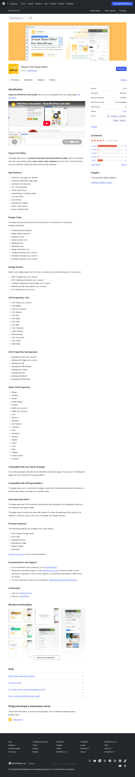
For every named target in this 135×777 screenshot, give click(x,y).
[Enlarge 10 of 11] (82, 611)
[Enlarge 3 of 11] (30, 643)
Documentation (51, 567)
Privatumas (12, 752)
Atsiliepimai (28, 80)
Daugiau (94, 126)
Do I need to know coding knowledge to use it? (27, 689)
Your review (95, 165)
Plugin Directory (14, 11)
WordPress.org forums (50, 570)
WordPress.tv (62, 752)
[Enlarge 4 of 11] (30, 659)
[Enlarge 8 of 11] (56, 629)
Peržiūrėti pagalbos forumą (101, 182)
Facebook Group (25, 593)
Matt (107, 745)
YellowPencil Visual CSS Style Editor (63, 580)
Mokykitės (60, 742)
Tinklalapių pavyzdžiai (40, 742)
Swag (83, 752)
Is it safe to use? (14, 683)
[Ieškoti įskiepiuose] (31, 18)
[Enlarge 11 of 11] (82, 662)
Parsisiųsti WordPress (122, 4)
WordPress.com (111, 742)
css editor (114, 116)
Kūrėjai (59, 748)
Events (83, 745)
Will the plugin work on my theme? (21, 676)
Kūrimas (52, 80)
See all (124, 165)
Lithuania (32, 763)
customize (122, 116)
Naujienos (11, 745)
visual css (123, 120)
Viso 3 (124, 111)
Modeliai (35, 752)
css (108, 116)
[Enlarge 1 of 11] (30, 611)
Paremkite (85, 748)
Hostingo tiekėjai (14, 748)
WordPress (25, 596)
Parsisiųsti (121, 69)
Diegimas (40, 80)
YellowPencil (32, 71)
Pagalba (123, 80)
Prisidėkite (84, 742)
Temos (34, 745)
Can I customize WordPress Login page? (24, 696)
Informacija (15, 80)
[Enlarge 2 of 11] (30, 627)
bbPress (108, 748)
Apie (10, 742)
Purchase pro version (16, 554)
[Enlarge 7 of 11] (56, 611)
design (116, 120)
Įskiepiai (35, 748)
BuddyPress (110, 752)
